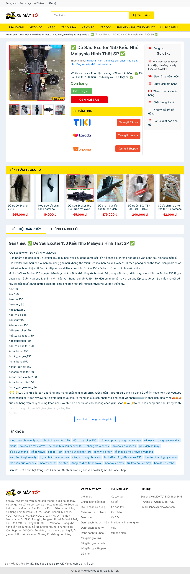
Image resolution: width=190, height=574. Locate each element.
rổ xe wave (38, 451)
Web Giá (78, 563)
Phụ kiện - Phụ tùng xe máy (35, 34)
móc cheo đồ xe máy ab (24, 440)
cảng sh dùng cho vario (86, 457)
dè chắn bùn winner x (23, 463)
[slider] (14, 109)
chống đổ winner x (98, 445)
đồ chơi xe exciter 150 (56, 440)
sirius (13, 445)
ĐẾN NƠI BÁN (89, 100)
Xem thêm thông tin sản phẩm (95, 419)
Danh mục (26, 3)
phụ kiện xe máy (149, 445)
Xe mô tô (88, 27)
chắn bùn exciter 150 (78, 451)
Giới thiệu (39, 3)
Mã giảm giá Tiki (91, 538)
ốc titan (63, 463)
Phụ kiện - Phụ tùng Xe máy (136, 27)
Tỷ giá (29, 563)
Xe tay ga (36, 27)
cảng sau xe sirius (168, 440)
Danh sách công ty (92, 527)
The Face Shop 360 (47, 563)
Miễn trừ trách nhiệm (93, 512)
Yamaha (91, 60)
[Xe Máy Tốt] (24, 492)
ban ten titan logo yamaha (161, 457)
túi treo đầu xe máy (139, 463)
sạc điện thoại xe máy (23, 457)
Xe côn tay (68, 27)
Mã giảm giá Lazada (93, 543)
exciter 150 (55, 451)
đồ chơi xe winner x (124, 445)
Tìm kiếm (143, 15)
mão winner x (48, 463)
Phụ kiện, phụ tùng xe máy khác (70, 34)
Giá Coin (89, 563)
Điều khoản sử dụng (93, 506)
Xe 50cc (105, 27)
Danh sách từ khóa (92, 532)
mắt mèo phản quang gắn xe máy (120, 440)
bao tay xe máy (114, 463)
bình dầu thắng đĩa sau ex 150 (123, 457)
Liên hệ (52, 3)
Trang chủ (11, 3)
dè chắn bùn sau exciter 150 (66, 445)
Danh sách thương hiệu (95, 522)
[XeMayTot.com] (23, 15)
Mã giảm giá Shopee (93, 548)
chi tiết (65, 229)
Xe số (51, 27)
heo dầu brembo (164, 463)
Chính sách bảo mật (93, 501)
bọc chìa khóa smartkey (54, 457)
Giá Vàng (65, 563)
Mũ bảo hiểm (169, 27)
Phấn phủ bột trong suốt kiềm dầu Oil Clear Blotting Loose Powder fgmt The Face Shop (73, 470)
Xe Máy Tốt (111, 570)
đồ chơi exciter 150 (84, 440)
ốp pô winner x (19, 451)
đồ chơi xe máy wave (32, 445)
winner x (149, 440)
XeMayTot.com (92, 570)
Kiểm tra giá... (81, 91)
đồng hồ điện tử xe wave (86, 463)
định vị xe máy (103, 451)
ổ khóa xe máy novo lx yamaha (134, 451)
